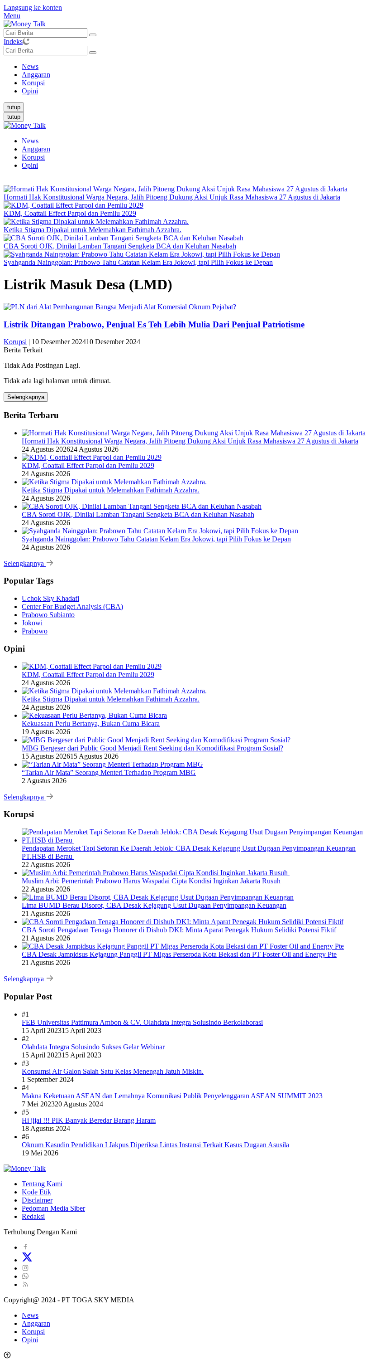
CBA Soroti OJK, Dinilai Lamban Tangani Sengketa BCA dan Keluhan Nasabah (120, 246)
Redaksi (33, 1216)
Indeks (13, 41)
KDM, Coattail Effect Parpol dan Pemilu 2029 (70, 213)
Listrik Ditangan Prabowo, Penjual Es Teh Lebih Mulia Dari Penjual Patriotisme (154, 324)
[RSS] (25, 1284)
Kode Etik (36, 1192)
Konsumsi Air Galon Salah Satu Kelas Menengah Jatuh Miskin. (113, 1071)
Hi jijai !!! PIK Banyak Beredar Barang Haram (89, 1120)
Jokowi (32, 623)
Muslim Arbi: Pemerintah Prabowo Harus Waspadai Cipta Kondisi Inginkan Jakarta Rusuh (152, 881)
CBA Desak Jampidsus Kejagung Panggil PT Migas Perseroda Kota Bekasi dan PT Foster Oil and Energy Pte (179, 954)
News (30, 141)
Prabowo (35, 631)
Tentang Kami (42, 1184)
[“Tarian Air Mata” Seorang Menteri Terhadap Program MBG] (112, 764)
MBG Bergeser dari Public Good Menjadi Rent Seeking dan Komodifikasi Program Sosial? (152, 748)
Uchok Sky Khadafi (50, 598)
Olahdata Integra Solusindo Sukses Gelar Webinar (93, 1047)
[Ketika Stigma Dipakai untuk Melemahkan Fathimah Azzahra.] (96, 221)
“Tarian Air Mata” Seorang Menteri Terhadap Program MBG (109, 772)
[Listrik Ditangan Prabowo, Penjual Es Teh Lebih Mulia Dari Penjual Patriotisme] (120, 307)
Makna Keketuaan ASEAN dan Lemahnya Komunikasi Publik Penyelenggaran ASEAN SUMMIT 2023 (172, 1096)
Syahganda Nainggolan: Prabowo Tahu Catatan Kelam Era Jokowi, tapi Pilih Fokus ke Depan (138, 262)
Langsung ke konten (33, 7)
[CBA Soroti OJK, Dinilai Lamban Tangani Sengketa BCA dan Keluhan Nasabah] (123, 238)
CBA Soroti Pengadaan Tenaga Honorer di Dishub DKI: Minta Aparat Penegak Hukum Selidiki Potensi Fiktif (179, 930)
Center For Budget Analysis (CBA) (72, 606)
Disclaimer (37, 1200)
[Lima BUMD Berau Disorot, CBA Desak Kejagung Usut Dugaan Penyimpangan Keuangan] (158, 897)
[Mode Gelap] (26, 41)
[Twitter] (27, 1260)
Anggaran (36, 149)
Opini (30, 165)
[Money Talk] (25, 24)
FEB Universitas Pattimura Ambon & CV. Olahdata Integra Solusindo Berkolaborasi (142, 1022)
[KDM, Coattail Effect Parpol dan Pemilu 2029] (73, 205)
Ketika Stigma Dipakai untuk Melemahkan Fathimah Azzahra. (92, 230)
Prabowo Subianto (48, 615)
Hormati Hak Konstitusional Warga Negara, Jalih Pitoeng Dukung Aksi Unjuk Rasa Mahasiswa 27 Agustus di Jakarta (172, 197)
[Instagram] (25, 1268)
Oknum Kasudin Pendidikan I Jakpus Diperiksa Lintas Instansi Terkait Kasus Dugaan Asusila (155, 1145)
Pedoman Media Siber (53, 1208)
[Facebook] (25, 1247)
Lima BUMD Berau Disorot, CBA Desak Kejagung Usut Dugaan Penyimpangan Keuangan (154, 905)
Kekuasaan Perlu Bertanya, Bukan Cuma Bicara (91, 723)
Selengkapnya (25, 397)
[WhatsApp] (25, 1276)
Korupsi (33, 157)
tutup (13, 107)
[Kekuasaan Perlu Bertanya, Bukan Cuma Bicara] (94, 715)
